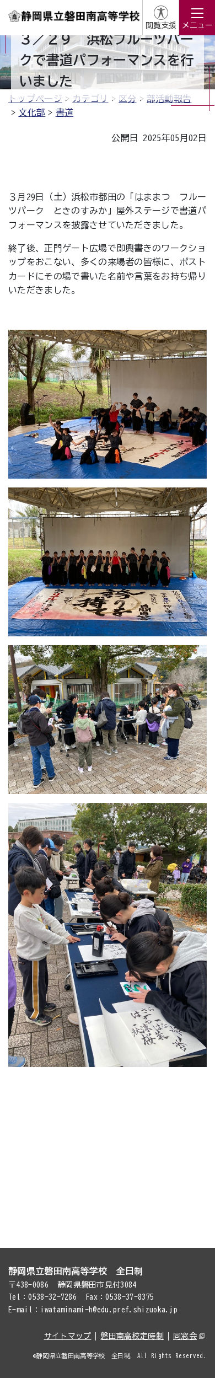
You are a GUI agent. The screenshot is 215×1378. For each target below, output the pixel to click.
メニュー (197, 25)
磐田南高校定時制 (132, 1336)
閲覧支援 (161, 25)
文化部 (31, 112)
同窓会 (185, 1336)
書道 (65, 112)
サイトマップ (68, 1336)
